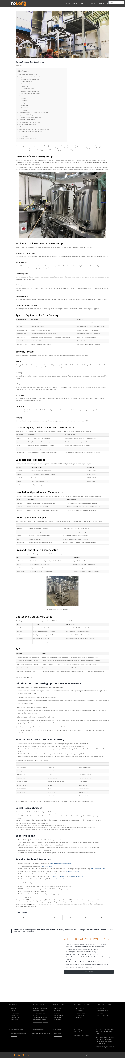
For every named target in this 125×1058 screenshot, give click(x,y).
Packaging (24, 110)
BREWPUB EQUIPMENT (38, 1011)
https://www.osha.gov (58, 876)
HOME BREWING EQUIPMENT (40, 1022)
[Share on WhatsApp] (54, 917)
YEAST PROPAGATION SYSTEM (18, 1034)
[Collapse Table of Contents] (63, 71)
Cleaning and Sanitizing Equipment (31, 91)
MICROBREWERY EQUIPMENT (40, 1008)
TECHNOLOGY (14, 1015)
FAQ (20, 127)
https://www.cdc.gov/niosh (76, 876)
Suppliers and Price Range (26, 115)
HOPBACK (100, 1013)
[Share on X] (39, 917)
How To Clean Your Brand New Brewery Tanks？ (80, 967)
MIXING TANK (79, 1011)
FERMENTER (57, 1011)
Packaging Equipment (27, 88)
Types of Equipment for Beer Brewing (29, 93)
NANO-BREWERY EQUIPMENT (40, 1017)
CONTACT (102, 3)
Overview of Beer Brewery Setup (28, 74)
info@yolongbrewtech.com (82, 1035)
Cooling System (25, 86)
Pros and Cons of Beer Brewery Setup (29, 122)
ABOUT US (13, 1008)
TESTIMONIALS (15, 1017)
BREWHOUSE (57, 1008)
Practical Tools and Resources (27, 139)
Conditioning (24, 108)
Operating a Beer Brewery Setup (28, 124)
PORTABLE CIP (58, 1036)
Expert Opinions (23, 136)
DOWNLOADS (14, 1019)
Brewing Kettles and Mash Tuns (30, 79)
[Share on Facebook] (23, 917)
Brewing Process (23, 96)
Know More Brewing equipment (25, 677)
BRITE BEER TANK (58, 1015)
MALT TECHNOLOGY (102, 1015)
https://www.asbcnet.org (72, 871)
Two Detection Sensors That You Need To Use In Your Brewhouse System (87, 962)
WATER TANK (57, 1017)
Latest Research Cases (25, 134)
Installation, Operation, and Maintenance (30, 117)
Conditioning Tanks (26, 84)
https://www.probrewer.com (60, 874)
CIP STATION (57, 1034)
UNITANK (56, 1013)
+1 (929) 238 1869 (108, 1030)
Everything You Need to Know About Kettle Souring (81, 952)
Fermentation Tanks (26, 81)
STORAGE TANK (80, 1015)
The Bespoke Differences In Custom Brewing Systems (82, 949)
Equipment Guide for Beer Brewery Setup (30, 77)
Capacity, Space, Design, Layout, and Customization (33, 112)
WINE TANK (79, 1017)
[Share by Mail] (101, 917)
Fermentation (25, 105)
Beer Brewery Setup (41, 156)
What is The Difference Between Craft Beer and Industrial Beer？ (85, 946)
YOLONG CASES (15, 1013)
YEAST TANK (14, 1036)
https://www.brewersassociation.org (60, 863)
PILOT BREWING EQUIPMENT (40, 1019)
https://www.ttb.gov (47, 866)
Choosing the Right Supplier (27, 119)
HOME (68, 3)
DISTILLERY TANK (80, 1008)
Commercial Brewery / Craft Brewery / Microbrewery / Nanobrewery (86, 944)
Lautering (24, 100)
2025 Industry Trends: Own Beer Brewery (30, 131)
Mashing (23, 98)
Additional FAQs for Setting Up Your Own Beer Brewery (34, 129)
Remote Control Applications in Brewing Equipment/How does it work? (87, 964)
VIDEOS (13, 1011)
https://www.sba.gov (61, 879)
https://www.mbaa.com (98, 868)
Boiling (23, 103)
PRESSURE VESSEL (80, 1013)
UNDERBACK (57, 1019)
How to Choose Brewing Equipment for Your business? (82, 954)
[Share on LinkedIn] (86, 917)
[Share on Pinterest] (70, 917)
